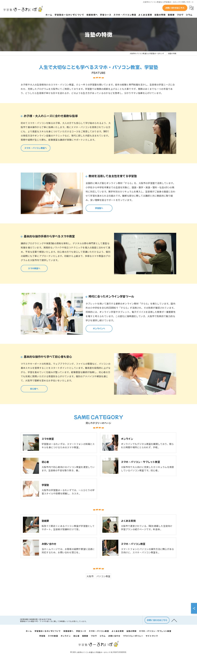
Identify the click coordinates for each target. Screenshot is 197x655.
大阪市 (90, 576)
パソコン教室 (103, 576)
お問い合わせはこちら (174, 7)
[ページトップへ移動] (174, 620)
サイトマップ (152, 635)
